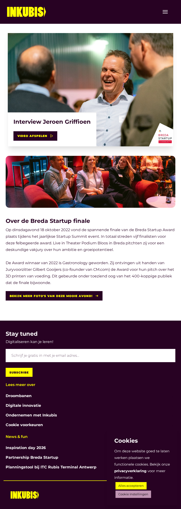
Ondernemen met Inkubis (31, 415)
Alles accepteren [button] (131, 486)
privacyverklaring (130, 471)
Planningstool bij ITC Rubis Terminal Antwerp (51, 467)
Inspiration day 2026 (26, 447)
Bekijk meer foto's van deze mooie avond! (52, 296)
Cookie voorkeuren (24, 425)
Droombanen (19, 396)
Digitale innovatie (23, 405)
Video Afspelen (33, 136)
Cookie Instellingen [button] (133, 494)
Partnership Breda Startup (32, 457)
